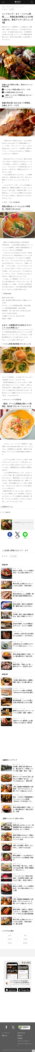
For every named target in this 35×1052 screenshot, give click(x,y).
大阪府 (25, 939)
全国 (9, 935)
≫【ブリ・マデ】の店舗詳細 (11, 202)
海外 (25, 935)
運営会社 (20, 1035)
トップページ (6, 1033)
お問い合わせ (21, 1033)
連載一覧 (4, 1035)
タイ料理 (11, 9)
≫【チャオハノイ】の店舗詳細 (11, 399)
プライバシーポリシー (24, 1041)
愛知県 (25, 943)
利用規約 (20, 1038)
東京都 (5, 9)
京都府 (10, 943)
